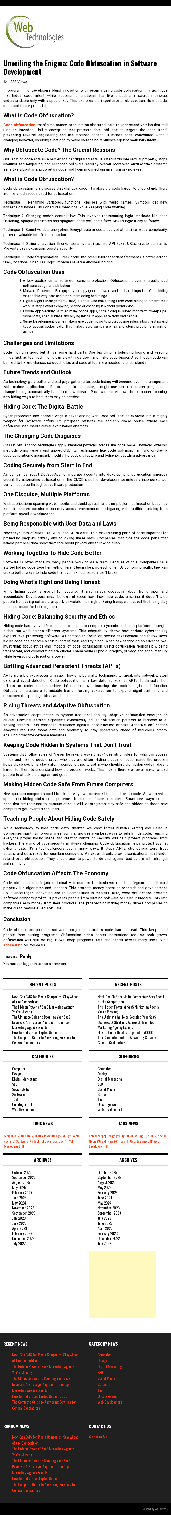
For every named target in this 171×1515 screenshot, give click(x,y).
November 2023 (23, 1208)
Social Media (21, 1089)
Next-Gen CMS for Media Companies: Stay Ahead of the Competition (45, 999)
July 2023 (19, 1218)
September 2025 (23, 1177)
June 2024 (19, 1197)
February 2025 (22, 1192)
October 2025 (21, 1172)
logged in (30, 964)
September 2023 (23, 1213)
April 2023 (19, 1228)
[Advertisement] (122, 1284)
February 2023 (22, 1233)
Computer (19, 1068)
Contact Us (98, 1437)
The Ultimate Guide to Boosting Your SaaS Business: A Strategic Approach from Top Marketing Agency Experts (41, 1022)
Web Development (24, 1109)
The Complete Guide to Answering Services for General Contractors (44, 1040)
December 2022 (23, 1238)
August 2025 (21, 1182)
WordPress (161, 1508)
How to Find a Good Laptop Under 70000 (40, 1032)
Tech (15, 1099)
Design (17, 1074)
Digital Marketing (24, 1079)
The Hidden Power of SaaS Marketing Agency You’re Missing (43, 1009)
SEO (14, 1084)
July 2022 (19, 1243)
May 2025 (19, 1187)
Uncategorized (22, 1104)
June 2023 (19, 1223)
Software (18, 1094)
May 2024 (19, 1203)
